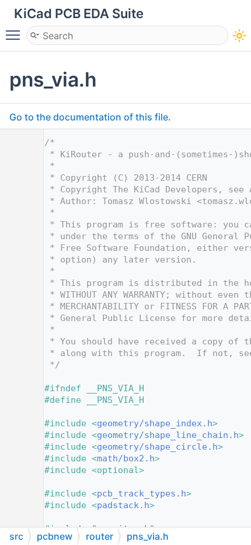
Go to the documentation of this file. (90, 117)
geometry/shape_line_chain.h (168, 435)
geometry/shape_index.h (154, 423)
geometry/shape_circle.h (157, 446)
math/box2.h (126, 458)
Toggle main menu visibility (15, 34)
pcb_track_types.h (141, 493)
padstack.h (123, 505)
